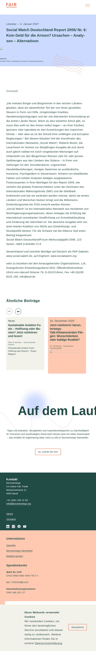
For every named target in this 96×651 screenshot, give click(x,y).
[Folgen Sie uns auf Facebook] (19, 526)
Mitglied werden (14, 556)
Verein (9, 514)
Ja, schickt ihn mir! (48, 452)
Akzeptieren (77, 627)
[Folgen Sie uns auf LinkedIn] (7, 526)
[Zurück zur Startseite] (11, 5)
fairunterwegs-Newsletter (19, 551)
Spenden (11, 545)
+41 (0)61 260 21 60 (17, 500)
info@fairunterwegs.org (18, 503)
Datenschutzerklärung (48, 643)
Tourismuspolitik (12, 91)
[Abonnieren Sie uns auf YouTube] (24, 526)
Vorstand (11, 519)
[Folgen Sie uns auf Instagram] (13, 526)
